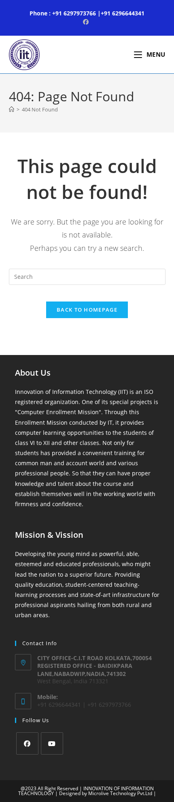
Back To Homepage (87, 309)
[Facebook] (27, 743)
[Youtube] (52, 743)
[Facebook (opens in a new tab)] (87, 22)
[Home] (11, 109)
